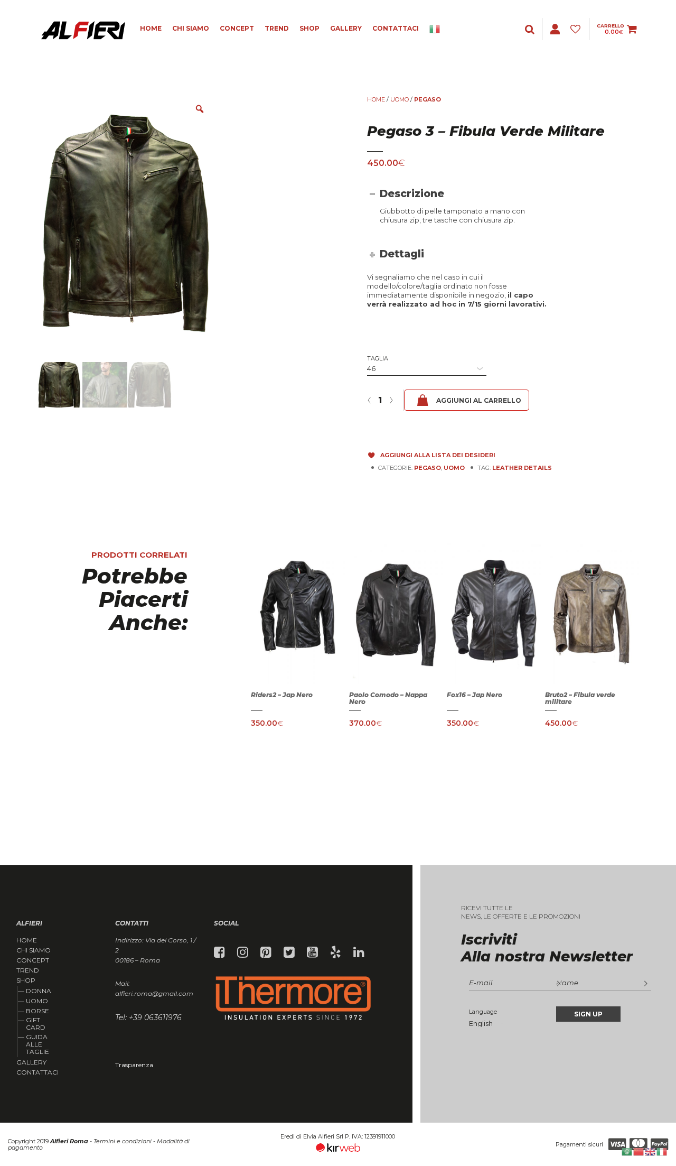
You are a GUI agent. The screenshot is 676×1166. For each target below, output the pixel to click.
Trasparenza (134, 1065)
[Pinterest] (265, 952)
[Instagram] (242, 952)
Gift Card (35, 1023)
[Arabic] (627, 1151)
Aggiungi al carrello (478, 400)
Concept (237, 28)
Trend (277, 28)
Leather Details (522, 467)
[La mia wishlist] (577, 29)
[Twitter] (289, 952)
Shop (309, 28)
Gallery (346, 28)
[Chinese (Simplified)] (639, 1151)
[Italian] (438, 29)
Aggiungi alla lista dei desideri (437, 455)
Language (483, 1011)
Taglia (377, 358)
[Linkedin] (358, 952)
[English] (650, 1151)
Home (151, 28)
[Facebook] (219, 952)
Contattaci (395, 28)
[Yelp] (335, 952)
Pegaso (427, 99)
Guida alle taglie (37, 1044)
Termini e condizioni (122, 1141)
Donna (38, 991)
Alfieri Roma (69, 1141)
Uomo (37, 1001)
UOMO (399, 99)
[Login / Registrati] (531, 29)
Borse (37, 1011)
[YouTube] (312, 952)
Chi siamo (190, 28)
